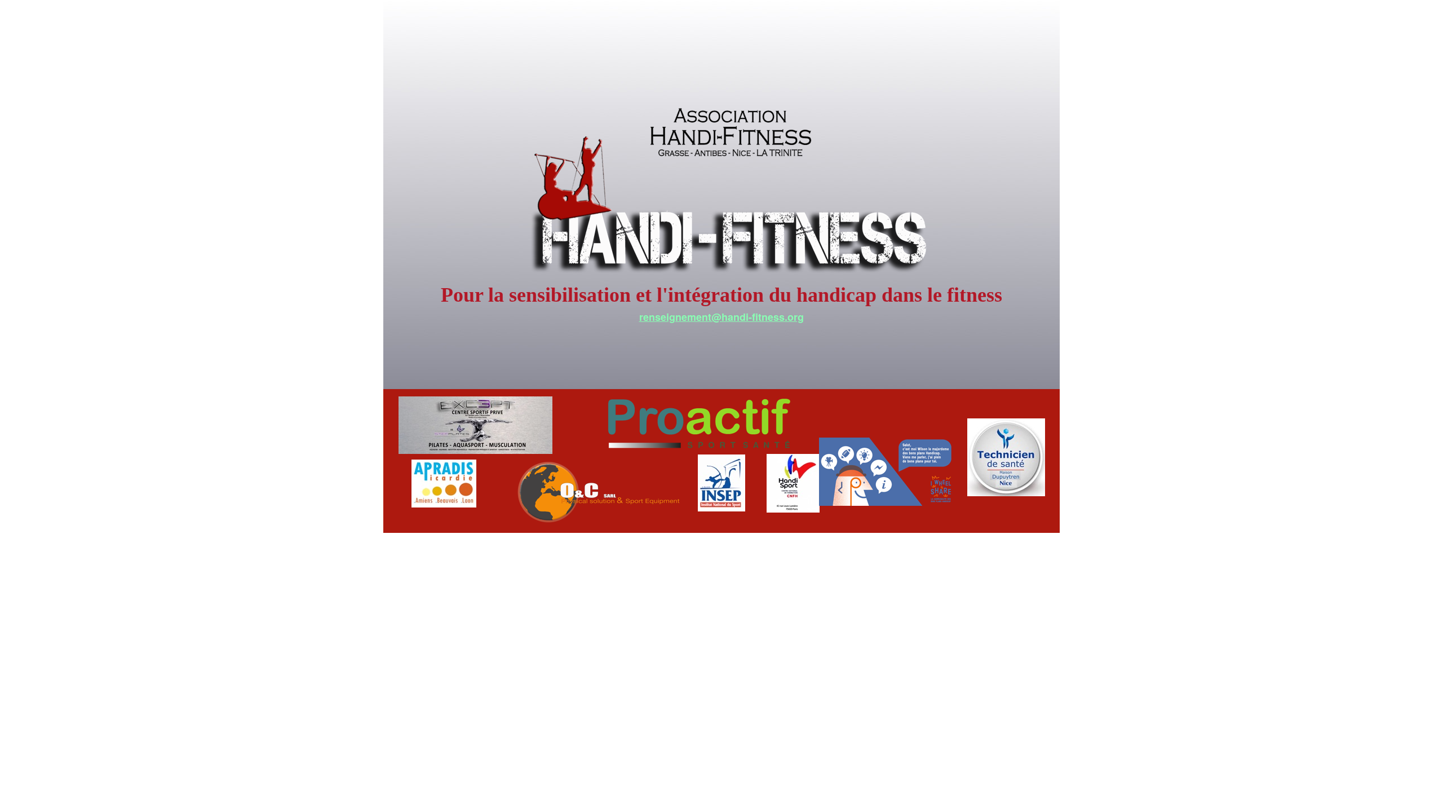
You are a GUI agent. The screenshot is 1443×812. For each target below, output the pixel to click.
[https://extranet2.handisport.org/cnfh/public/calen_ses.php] (793, 509)
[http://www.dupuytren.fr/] (1006, 493)
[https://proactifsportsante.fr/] (699, 451)
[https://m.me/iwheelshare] (886, 503)
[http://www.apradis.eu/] (443, 504)
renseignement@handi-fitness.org (721, 317)
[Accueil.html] (731, 287)
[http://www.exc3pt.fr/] (475, 451)
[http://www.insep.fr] (721, 508)
